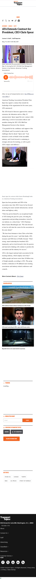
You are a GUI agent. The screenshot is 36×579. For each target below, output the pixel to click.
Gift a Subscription (18, 432)
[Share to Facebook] (3, 20)
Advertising (4, 542)
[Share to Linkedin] (9, 20)
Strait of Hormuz (25, 481)
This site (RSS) (23, 562)
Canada (16, 477)
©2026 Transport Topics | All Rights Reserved (13, 567)
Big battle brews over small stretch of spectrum (13, 349)
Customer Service (6, 556)
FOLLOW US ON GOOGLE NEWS (11, 439)
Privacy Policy (31, 567)
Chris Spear (20, 276)
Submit (27, 420)
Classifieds (3, 547)
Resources (3, 551)
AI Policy (4, 569)
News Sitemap (12, 569)
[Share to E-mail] (12, 20)
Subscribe (7, 432)
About (2, 528)
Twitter (8, 562)
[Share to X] (6, 20)
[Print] (18, 20)
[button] (15, 20)
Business (10, 26)
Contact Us (4, 533)
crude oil (8, 477)
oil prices (13, 481)
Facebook (3, 562)
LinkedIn (18, 562)
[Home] (18, 3)
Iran (6, 481)
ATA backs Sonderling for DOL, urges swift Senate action (16, 327)
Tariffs (24, 477)
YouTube (13, 562)
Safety (15, 26)
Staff (1, 538)
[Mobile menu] (2, 2)
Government (4, 26)
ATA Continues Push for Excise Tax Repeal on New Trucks (16, 305)
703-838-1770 (5, 526)
